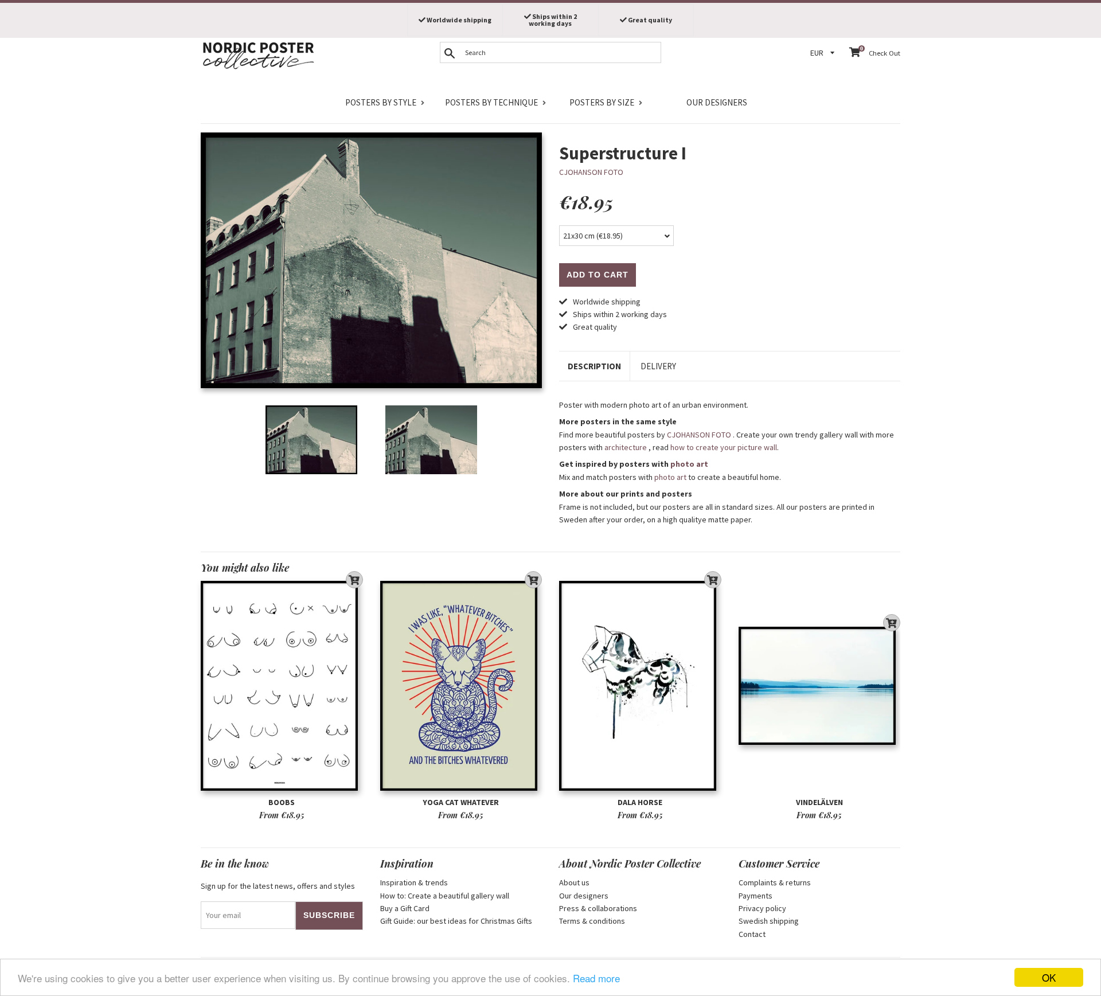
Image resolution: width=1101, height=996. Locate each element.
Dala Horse (640, 802)
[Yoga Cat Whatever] (461, 686)
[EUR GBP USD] (824, 53)
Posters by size (601, 102)
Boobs (281, 802)
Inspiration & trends (414, 882)
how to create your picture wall (723, 447)
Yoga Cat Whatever (461, 802)
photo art (689, 464)
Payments (755, 895)
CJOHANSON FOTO (591, 172)
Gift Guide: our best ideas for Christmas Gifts (456, 921)
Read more (596, 978)
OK (1049, 977)
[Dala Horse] (640, 686)
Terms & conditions (592, 921)
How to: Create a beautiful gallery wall (444, 895)
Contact (752, 934)
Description (594, 366)
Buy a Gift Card (405, 908)
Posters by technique (491, 102)
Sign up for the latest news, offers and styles (278, 886)
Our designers (716, 102)
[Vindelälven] (820, 686)
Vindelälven (819, 802)
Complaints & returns (775, 882)
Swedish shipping (769, 921)
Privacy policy (762, 908)
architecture (625, 447)
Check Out (884, 53)
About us (574, 882)
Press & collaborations (598, 908)
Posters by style (380, 102)
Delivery (658, 366)
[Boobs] (282, 686)
